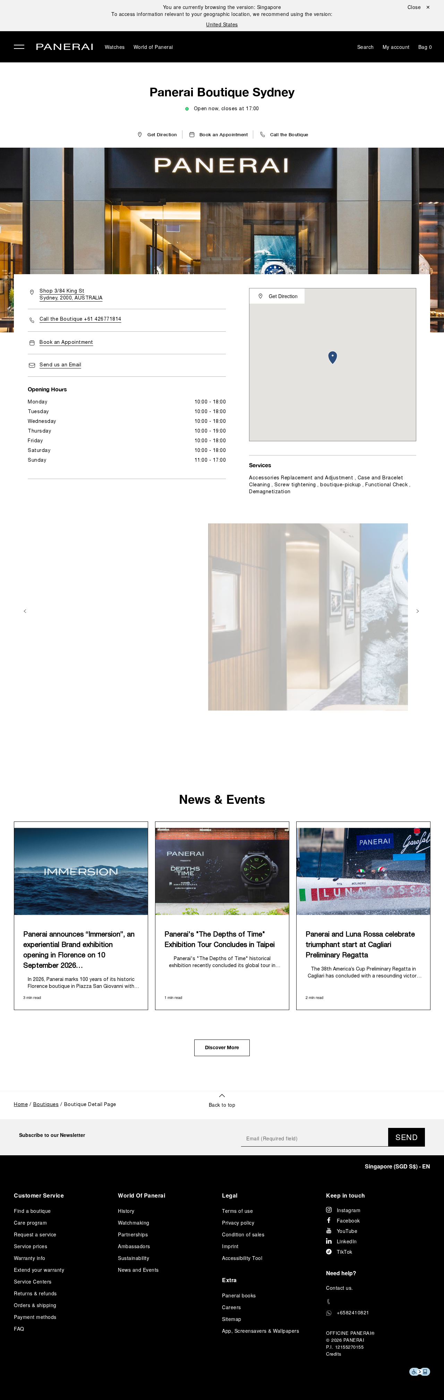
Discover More (222, 1048)
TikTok (344, 1251)
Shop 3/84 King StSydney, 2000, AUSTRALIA (71, 295)
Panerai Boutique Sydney (222, 92)
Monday (37, 402)
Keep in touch (345, 1195)
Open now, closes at (226, 109)
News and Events (138, 1269)
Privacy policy (238, 1222)
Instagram (349, 1210)
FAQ (19, 1328)
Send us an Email (60, 365)
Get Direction (283, 296)
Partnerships (133, 1234)
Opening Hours (47, 389)
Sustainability (133, 1257)
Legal (230, 1195)
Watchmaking (134, 1222)
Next (418, 611)
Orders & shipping (35, 1305)
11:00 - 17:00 (210, 460)
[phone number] (378, 1301)
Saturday (39, 451)
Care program (30, 1222)
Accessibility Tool (242, 1257)
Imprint (230, 1246)
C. (339, 1287)
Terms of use (237, 1210)
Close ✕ (419, 6)
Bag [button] (425, 46)
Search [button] (365, 46)
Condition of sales (243, 1234)
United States (222, 24)
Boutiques (46, 1105)
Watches (115, 46)
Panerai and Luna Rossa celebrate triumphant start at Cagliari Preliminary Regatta (360, 945)
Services (260, 465)
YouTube (347, 1230)
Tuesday (38, 412)
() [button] (397, 1166)
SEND (406, 1136)
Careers (231, 1307)
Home (21, 1105)
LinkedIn (347, 1241)
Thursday (39, 431)
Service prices (30, 1246)
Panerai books (239, 1295)
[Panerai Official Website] (64, 48)
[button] (283, 134)
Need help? (341, 1273)
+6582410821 (353, 1312)
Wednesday (42, 421)
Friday (35, 441)
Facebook (348, 1220)
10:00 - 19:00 (210, 431)
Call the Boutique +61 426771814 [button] (80, 319)
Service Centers (33, 1281)
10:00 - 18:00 (210, 402)
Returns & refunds (35, 1293)
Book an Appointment (66, 342)
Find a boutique (32, 1210)
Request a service (35, 1234)
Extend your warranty (39, 1269)
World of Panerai (153, 46)
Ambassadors (134, 1246)
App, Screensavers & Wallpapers (260, 1330)
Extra (229, 1280)
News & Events (222, 799)
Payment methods (35, 1316)
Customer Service (39, 1195)
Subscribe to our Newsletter (52, 1134)
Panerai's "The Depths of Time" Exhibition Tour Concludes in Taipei (219, 940)
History (126, 1210)
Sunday (37, 460)
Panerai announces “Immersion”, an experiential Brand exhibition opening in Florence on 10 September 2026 (79, 950)
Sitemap (231, 1318)
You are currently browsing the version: (222, 6)
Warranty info (29, 1257)
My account (396, 46)
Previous (25, 611)
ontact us (341, 1287)
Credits (334, 1353)
